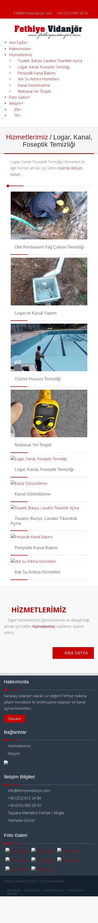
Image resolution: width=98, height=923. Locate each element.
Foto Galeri (19, 97)
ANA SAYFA (75, 653)
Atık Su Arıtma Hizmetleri (38, 78)
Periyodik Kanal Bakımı (36, 72)
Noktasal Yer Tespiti (34, 91)
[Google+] (53, 5)
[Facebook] (39, 5)
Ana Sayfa (18, 42)
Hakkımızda (20, 48)
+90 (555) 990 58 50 (72, 13)
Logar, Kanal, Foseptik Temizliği (43, 66)
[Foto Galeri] (16, 851)
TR (17, 115)
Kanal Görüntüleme (33, 85)
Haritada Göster (21, 820)
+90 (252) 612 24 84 (24, 798)
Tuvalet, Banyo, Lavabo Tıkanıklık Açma (49, 60)
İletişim (13, 753)
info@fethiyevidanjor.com (33, 13)
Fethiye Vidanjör (15, 881)
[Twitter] (46, 5)
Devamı (15, 718)
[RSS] (60, 5)
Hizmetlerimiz (20, 54)
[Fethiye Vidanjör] (49, 36)
